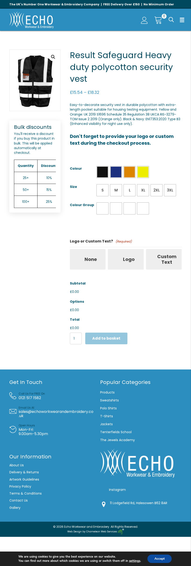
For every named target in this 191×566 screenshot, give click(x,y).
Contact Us (18, 500)
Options (77, 301)
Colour (76, 168)
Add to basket (106, 338)
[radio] (102, 172)
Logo (129, 259)
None (91, 259)
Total (74, 319)
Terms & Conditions (26, 493)
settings (134, 561)
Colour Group (82, 205)
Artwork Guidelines (24, 479)
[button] (171, 20)
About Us (16, 465)
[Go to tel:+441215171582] (53, 396)
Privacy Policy (20, 486)
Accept (159, 558)
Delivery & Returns (24, 472)
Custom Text (167, 259)
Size (73, 186)
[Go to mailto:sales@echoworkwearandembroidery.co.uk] (53, 412)
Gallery (14, 507)
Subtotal (77, 283)
